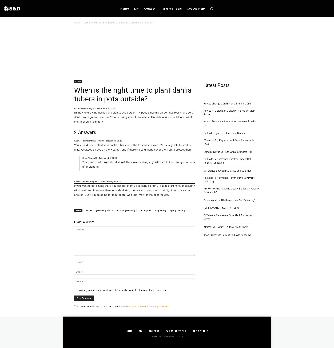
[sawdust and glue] (32, 8)
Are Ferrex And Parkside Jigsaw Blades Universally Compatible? (231, 190)
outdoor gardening (126, 210)
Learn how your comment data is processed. (144, 306)
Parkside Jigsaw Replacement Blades (224, 133)
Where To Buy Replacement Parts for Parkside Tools (229, 142)
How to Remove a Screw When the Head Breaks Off (230, 123)
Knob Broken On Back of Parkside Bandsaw (227, 235)
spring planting (177, 210)
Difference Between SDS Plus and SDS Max (227, 170)
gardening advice (104, 210)
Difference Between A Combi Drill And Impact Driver (228, 217)
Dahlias (88, 210)
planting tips (145, 210)
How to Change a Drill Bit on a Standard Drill (227, 103)
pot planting (160, 210)
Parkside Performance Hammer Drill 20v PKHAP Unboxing (230, 179)
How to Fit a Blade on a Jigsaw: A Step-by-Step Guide (229, 112)
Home (77, 22)
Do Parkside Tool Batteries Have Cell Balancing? (230, 200)
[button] (211, 8)
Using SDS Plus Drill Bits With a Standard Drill (228, 152)
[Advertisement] (167, 50)
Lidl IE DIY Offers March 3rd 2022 (221, 208)
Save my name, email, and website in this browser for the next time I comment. (122, 290)
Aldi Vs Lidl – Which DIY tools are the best (226, 227)
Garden (87, 22)
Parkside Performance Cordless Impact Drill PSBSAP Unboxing (227, 161)
